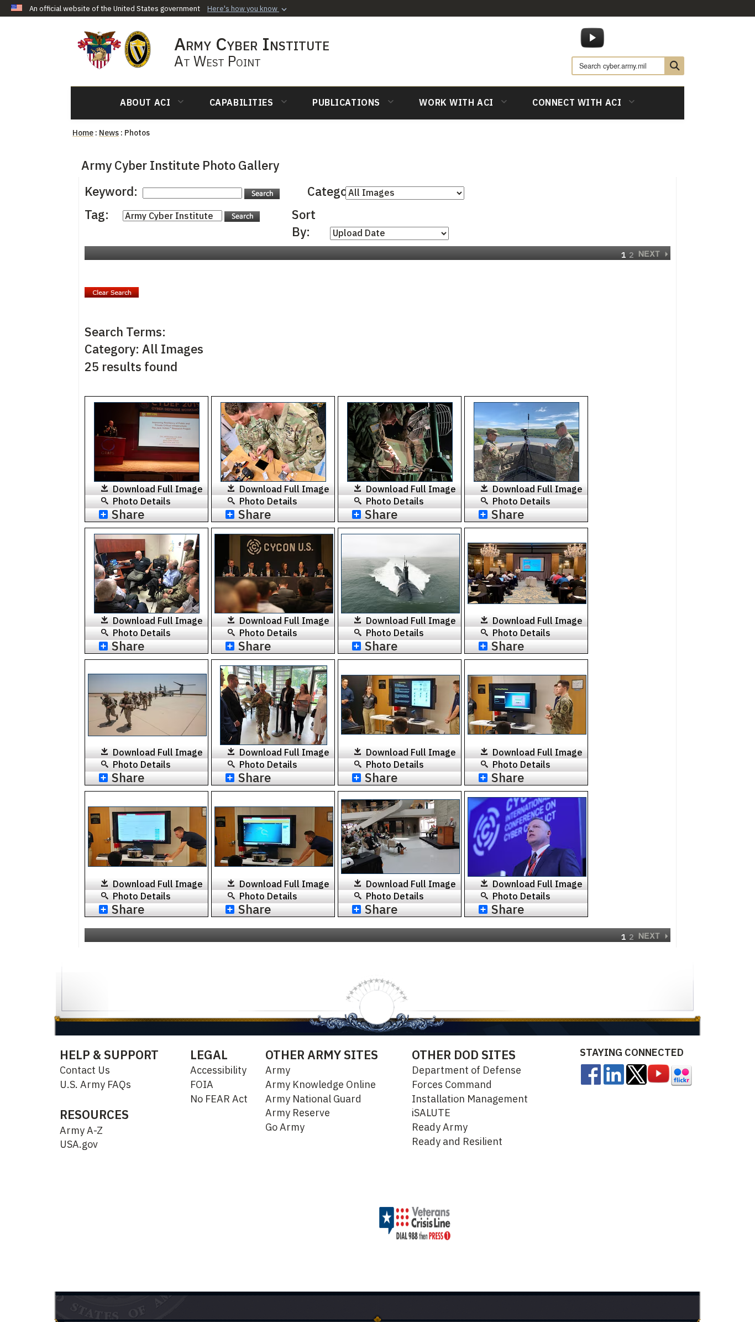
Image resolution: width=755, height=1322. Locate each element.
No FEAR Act (219, 1098)
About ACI (145, 102)
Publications (346, 102)
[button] (248, 8)
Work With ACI (456, 102)
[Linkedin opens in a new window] (614, 1074)
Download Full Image (158, 489)
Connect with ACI (576, 102)
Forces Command (452, 1084)
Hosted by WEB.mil (324, 1223)
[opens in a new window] (591, 1074)
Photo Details (142, 501)
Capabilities (241, 102)
